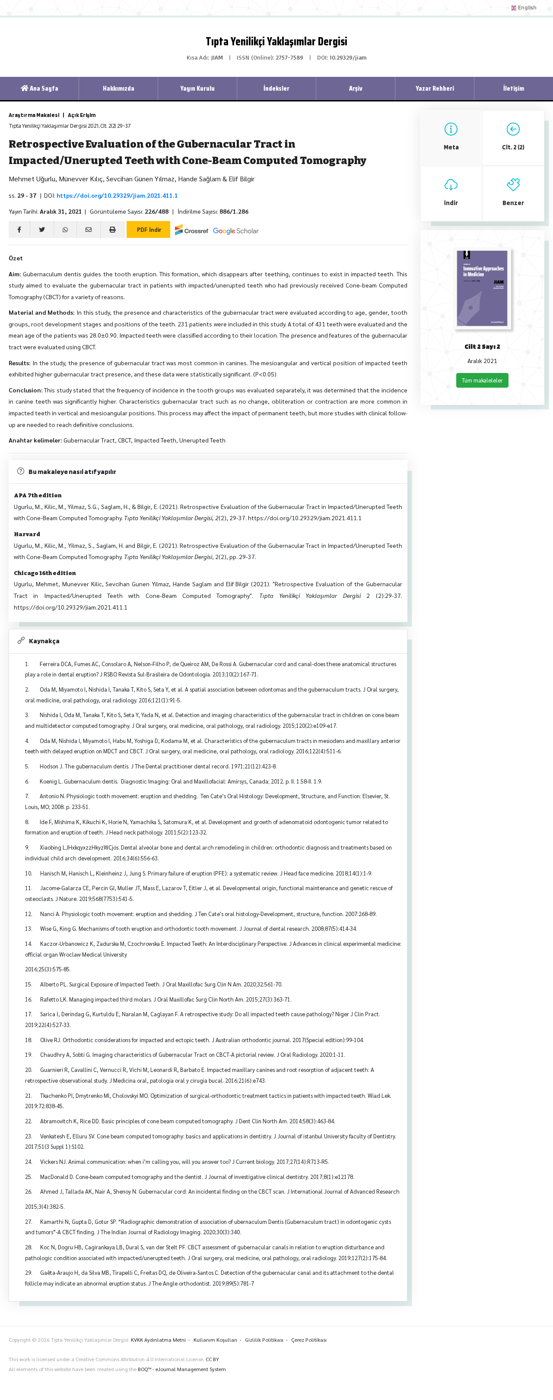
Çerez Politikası (309, 1339)
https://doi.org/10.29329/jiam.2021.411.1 (117, 195)
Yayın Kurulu (197, 88)
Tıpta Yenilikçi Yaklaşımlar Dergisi (276, 41)
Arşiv (355, 88)
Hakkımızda (118, 88)
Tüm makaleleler (482, 380)
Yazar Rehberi (435, 88)
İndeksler (276, 88)
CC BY (212, 1359)
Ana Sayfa (43, 88)
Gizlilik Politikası (264, 1339)
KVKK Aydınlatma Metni (158, 1339)
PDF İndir (148, 229)
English (527, 7)
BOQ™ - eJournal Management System (182, 1368)
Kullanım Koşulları (215, 1339)
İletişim (513, 88)
